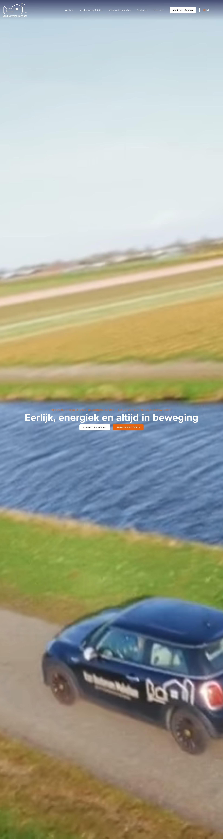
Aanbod (69, 10)
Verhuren (142, 10)
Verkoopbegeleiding (120, 10)
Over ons (158, 10)
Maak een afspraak (183, 10)
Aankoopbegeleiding (91, 10)
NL (208, 10)
